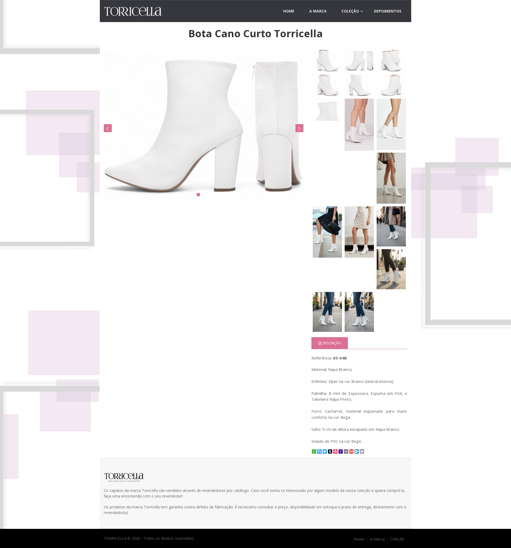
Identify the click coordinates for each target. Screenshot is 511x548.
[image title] (204, 126)
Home (288, 11)
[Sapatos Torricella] (139, 11)
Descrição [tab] (332, 343)
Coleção (350, 11)
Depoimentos (387, 11)
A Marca (318, 11)
